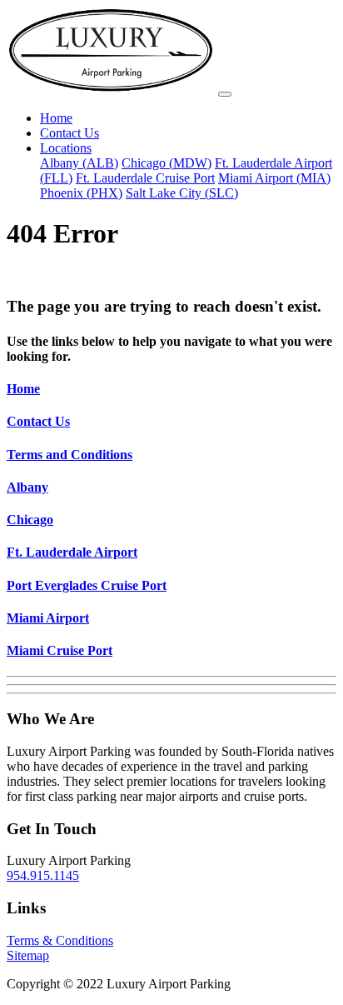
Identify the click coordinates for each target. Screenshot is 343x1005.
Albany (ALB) (79, 163)
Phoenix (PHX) (81, 193)
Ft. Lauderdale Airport (72, 552)
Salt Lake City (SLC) (182, 193)
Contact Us (69, 133)
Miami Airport (48, 618)
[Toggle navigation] (224, 94)
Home (56, 118)
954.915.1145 (43, 875)
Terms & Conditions (60, 940)
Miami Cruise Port (59, 650)
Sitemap (28, 955)
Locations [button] (66, 148)
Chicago (30, 519)
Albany (27, 487)
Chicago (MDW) (166, 163)
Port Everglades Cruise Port (87, 585)
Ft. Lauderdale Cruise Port (145, 178)
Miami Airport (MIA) (274, 178)
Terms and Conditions (69, 455)
